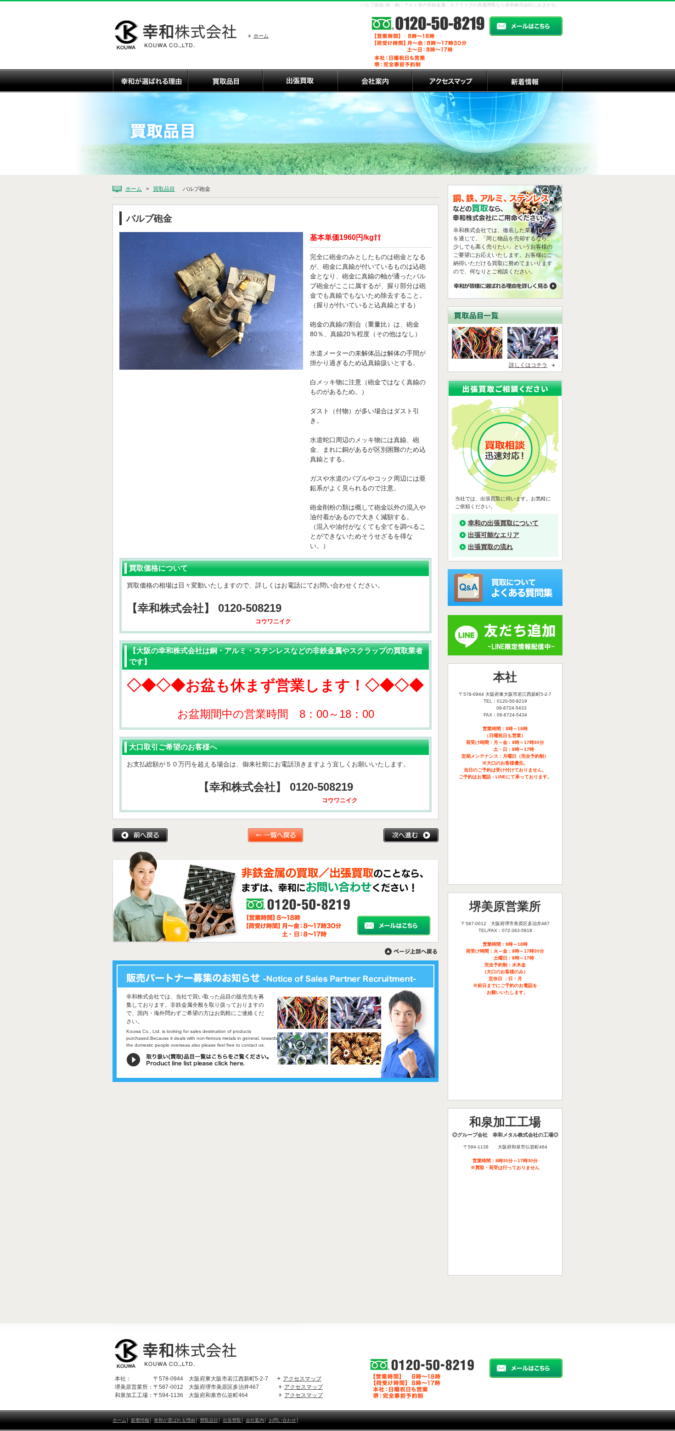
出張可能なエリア (493, 534)
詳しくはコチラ (528, 365)
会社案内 (255, 1420)
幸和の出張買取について (503, 523)
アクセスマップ (302, 1379)
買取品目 (164, 189)
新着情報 (140, 1420)
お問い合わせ (282, 1420)
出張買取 (232, 1420)
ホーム (261, 36)
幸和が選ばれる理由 (174, 1420)
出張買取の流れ (490, 546)
